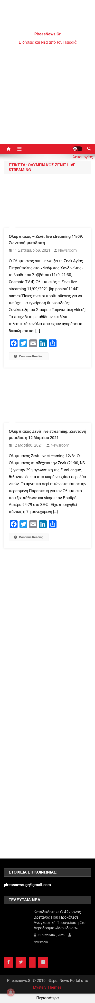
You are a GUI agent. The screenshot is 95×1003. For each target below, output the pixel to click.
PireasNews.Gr (47, 34)
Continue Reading (31, 356)
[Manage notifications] (11, 992)
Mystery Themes (47, 987)
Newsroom (67, 250)
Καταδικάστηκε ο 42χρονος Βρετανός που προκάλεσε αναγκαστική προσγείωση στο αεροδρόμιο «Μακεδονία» (60, 920)
